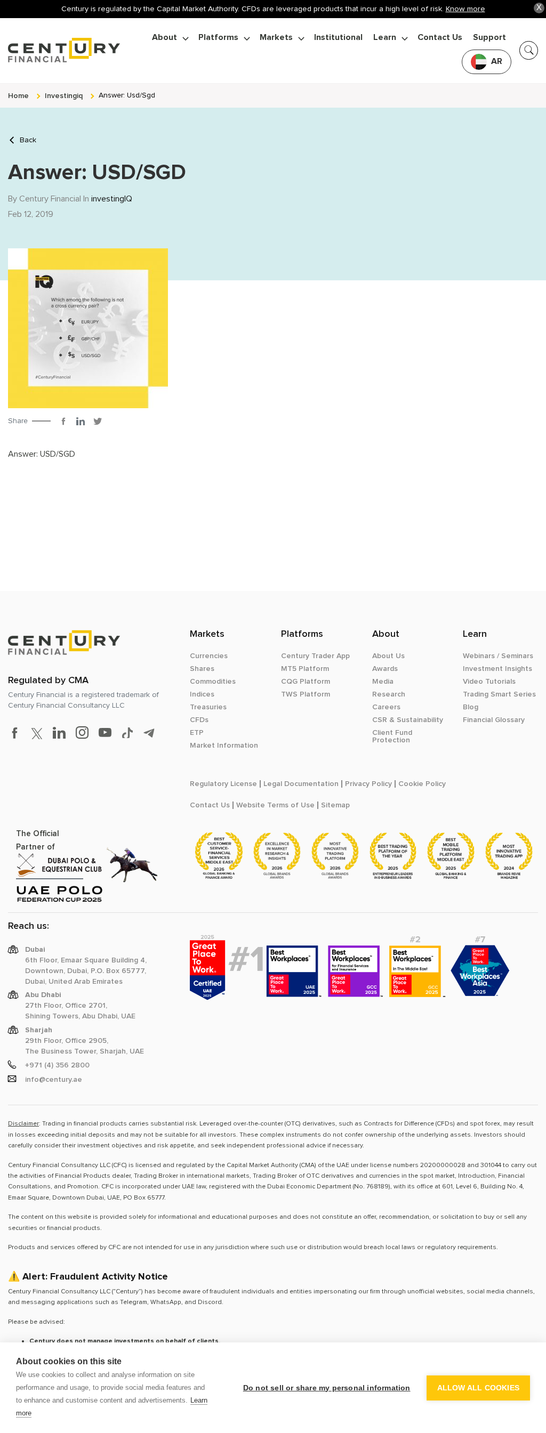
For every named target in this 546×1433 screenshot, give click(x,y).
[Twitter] (97, 421)
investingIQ (111, 199)
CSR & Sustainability (407, 720)
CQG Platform (305, 681)
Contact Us (439, 38)
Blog (470, 707)
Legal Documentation (301, 784)
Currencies (209, 656)
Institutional (338, 38)
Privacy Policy (368, 784)
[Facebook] (63, 421)
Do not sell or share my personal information (327, 1388)
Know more (465, 8)
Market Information (224, 745)
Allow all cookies (478, 1388)
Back (28, 140)
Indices (202, 694)
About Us (388, 656)
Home (18, 95)
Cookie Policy (422, 784)
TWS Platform (305, 694)
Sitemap (335, 805)
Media (383, 681)
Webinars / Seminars (498, 656)
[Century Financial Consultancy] (64, 48)
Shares (202, 669)
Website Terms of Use (275, 805)
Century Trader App (315, 656)
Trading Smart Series (499, 694)
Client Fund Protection (392, 736)
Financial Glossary (494, 720)
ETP (197, 732)
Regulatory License (223, 784)
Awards (385, 669)
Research (388, 694)
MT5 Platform (305, 669)
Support (489, 38)
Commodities (213, 681)
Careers (386, 707)
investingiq (64, 95)
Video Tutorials (489, 681)
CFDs (199, 720)
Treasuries (208, 707)
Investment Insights (497, 669)
